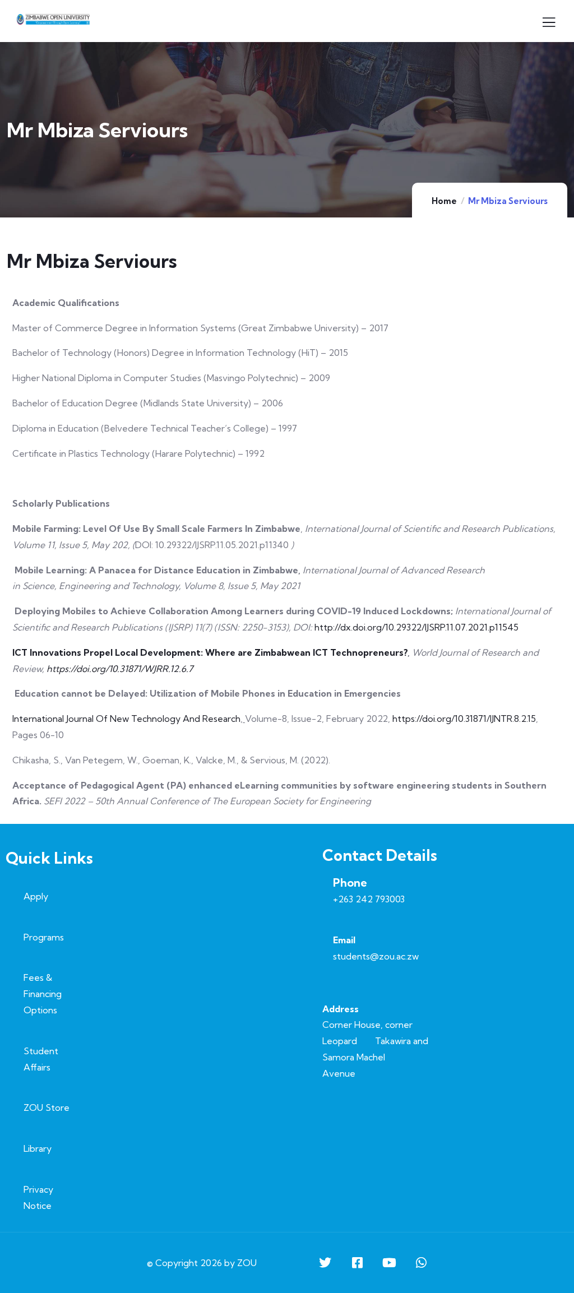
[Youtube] (389, 1263)
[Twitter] (325, 1263)
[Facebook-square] (357, 1263)
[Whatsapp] (421, 1263)
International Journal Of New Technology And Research (126, 718)
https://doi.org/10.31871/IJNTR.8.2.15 (464, 718)
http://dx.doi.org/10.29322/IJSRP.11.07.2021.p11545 (416, 627)
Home (444, 201)
